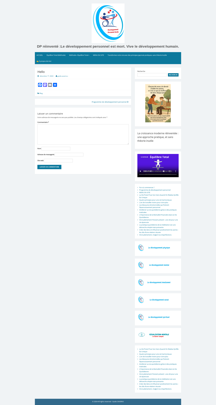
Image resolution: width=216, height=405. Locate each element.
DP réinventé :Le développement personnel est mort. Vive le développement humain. (108, 46)
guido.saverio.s (63, 76)
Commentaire (43, 122)
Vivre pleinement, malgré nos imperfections (155, 235)
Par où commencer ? (146, 187)
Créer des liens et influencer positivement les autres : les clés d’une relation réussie (158, 231)
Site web (40, 160)
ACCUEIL (39, 55)
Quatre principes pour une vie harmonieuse (155, 200)
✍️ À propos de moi (43, 61)
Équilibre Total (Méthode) (56, 55)
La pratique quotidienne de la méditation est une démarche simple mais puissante (157, 226)
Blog (41, 93)
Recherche (141, 71)
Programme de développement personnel (109, 102)
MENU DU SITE (98, 55)
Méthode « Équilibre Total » (79, 55)
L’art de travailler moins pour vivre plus (153, 202)
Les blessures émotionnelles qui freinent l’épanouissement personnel (154, 206)
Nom (39, 148)
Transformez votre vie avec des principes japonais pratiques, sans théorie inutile (137, 55)
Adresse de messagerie (45, 154)
